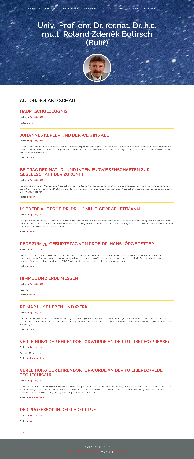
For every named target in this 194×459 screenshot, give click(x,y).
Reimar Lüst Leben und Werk (54, 307)
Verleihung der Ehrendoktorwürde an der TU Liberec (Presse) (94, 341)
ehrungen (34, 358)
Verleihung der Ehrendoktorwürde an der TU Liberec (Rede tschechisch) (91, 372)
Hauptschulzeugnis (43, 111)
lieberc (43, 358)
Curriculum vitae (47, 8)
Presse (120, 8)
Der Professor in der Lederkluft (59, 409)
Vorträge (107, 8)
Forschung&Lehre (70, 8)
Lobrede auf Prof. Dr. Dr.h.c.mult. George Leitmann (80, 208)
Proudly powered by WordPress (83, 451)
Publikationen (90, 8)
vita (31, 123)
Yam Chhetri (120, 451)
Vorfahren (133, 8)
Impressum (149, 8)
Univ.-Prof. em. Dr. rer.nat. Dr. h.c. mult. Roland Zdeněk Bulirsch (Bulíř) (97, 34)
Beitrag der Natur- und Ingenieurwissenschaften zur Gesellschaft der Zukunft (85, 172)
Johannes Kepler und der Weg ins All (64, 135)
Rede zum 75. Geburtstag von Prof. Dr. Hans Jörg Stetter (87, 243)
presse (32, 421)
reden (32, 157)
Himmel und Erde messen (49, 278)
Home (31, 8)
